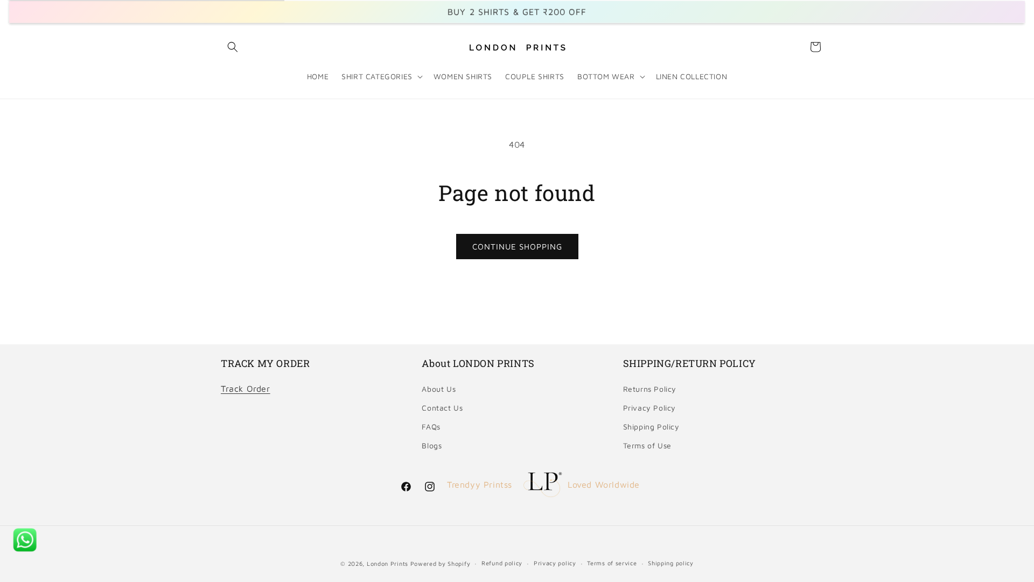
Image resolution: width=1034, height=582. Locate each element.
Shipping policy (671, 562)
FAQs (431, 426)
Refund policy (501, 562)
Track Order (245, 388)
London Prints (387, 563)
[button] (232, 47)
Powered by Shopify (440, 563)
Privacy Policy (649, 407)
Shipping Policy (651, 426)
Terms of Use (647, 445)
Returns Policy (649, 388)
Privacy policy (555, 562)
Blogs (432, 445)
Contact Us (442, 407)
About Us (439, 388)
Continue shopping (517, 246)
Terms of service (612, 562)
